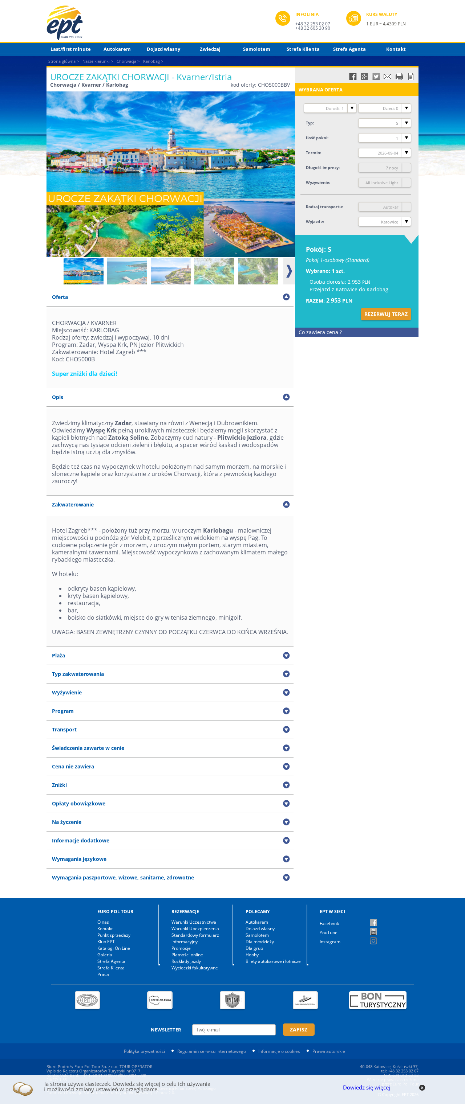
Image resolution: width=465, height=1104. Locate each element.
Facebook (329, 923)
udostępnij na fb (353, 77)
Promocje (181, 948)
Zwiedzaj (210, 49)
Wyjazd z (314, 221)
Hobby (252, 955)
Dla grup (254, 948)
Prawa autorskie (328, 1051)
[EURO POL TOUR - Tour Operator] (160, 22)
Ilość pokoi (316, 137)
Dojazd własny (163, 49)
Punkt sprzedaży (113, 935)
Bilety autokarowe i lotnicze (273, 961)
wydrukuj (399, 77)
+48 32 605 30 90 (312, 28)
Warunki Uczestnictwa (193, 922)
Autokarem (117, 49)
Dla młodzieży (260, 942)
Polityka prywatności (144, 1051)
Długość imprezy (322, 167)
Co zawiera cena (320, 332)
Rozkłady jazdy (186, 961)
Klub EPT (106, 942)
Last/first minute (70, 49)
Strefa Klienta (303, 49)
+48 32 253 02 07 (312, 24)
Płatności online (187, 955)
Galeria (104, 955)
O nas (103, 922)
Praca (103, 974)
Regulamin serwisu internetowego (211, 1051)
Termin (313, 152)
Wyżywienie (317, 182)
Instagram (330, 942)
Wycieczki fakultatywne (194, 968)
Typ (309, 123)
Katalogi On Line (113, 948)
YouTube (328, 932)
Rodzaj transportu (324, 206)
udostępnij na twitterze (376, 77)
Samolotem (256, 49)
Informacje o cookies (279, 1051)
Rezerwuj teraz (386, 314)
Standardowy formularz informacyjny (195, 938)
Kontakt (396, 49)
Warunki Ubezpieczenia (195, 929)
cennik (411, 77)
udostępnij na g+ (364, 77)
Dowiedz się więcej (366, 1087)
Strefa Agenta (349, 49)
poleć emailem (388, 77)
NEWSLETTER (166, 1029)
